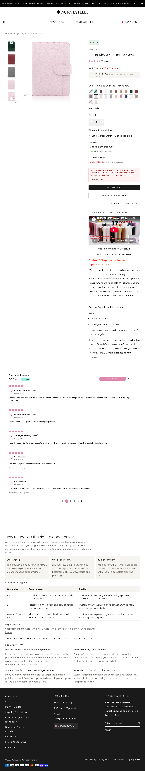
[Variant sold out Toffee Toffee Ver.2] (136, 96)
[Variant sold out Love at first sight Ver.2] (116, 96)
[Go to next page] (82, 501)
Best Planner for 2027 (85, 638)
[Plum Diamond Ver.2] (101, 91)
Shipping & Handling (16, 712)
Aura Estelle (16, 760)
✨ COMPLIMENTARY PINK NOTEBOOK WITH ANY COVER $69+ (102, 3)
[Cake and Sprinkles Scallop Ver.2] (101, 96)
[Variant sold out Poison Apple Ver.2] (121, 96)
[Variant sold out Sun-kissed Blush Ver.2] (91, 102)
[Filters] (129, 379)
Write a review (112, 378)
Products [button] (57, 22)
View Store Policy (97, 179)
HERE (127, 248)
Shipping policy (133, 759)
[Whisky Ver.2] (116, 91)
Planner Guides (15, 638)
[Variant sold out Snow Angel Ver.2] (131, 96)
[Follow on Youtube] (109, 730)
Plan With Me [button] (85, 22)
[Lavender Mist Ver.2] (111, 96)
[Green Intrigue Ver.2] (131, 91)
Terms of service (118, 759)
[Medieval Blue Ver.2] (126, 96)
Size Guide (94, 108)
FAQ (7, 701)
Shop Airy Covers (40, 628)
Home (8, 33)
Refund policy (90, 759)
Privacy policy (104, 759)
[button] (95, 61)
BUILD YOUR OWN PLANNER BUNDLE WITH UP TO (40, 3)
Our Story (10, 747)
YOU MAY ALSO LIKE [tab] (72, 514)
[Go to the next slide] (11, 99)
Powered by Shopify (30, 760)
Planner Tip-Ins (62, 638)
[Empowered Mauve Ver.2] (121, 91)
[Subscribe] (139, 723)
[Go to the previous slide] (11, 42)
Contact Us (11, 696)
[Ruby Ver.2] (136, 91)
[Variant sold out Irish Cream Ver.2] (96, 102)
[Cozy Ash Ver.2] (91, 96)
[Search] (4, 22)
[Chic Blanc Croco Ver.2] (106, 91)
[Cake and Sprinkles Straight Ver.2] (96, 96)
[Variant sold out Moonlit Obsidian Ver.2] (111, 91)
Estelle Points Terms (15, 741)
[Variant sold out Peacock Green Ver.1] (96, 91)
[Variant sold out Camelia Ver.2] (91, 91)
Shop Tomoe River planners (65, 628)
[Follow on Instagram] (106, 730)
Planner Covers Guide (38, 638)
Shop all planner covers (17, 628)
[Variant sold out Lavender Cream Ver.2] (106, 96)
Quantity (93, 115)
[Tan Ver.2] (126, 91)
